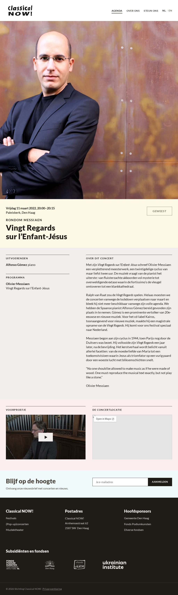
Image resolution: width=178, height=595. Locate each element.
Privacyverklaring (52, 588)
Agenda (117, 10)
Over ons (133, 10)
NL (164, 10)
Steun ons (151, 10)
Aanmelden (160, 481)
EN (170, 10)
